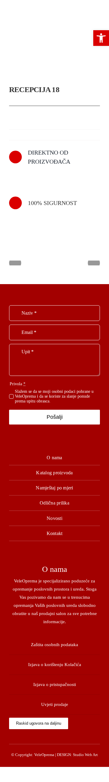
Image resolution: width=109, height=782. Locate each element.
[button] (101, 38)
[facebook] (54, 737)
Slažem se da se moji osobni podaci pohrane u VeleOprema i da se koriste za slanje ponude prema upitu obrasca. (54, 396)
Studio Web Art (85, 754)
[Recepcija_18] (54, 49)
